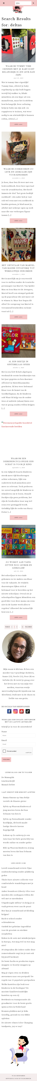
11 (22, 627)
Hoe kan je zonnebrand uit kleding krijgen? (18, 913)
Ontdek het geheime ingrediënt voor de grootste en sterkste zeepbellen (16, 930)
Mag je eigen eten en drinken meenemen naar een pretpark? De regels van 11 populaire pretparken (18, 976)
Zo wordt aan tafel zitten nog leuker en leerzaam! (18, 565)
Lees (18, 124)
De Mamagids (8, 777)
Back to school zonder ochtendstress (12, 920)
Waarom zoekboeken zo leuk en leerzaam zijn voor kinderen (19, 172)
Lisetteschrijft (8, 781)
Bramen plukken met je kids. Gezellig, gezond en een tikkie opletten (16, 1015)
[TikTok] (27, 711)
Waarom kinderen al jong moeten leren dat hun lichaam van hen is (17, 810)
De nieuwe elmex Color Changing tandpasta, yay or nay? (17, 1025)
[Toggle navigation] (4, 3)
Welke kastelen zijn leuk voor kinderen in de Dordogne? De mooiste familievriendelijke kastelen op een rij (15, 990)
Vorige (7, 627)
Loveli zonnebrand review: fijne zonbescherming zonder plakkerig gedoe (18, 872)
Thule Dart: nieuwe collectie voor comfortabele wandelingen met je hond (17, 883)
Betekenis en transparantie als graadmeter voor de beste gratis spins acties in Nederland (17, 1003)
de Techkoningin (25, 1078)
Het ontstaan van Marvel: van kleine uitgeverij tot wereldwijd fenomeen (18, 268)
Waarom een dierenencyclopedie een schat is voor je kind (18, 461)
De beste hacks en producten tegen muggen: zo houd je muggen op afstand (18, 965)
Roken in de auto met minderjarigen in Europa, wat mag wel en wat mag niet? (18, 942)
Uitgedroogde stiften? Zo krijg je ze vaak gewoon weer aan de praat (18, 905)
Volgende (28, 627)
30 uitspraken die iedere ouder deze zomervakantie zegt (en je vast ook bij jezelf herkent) (18, 953)
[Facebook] (9, 711)
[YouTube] (21, 711)
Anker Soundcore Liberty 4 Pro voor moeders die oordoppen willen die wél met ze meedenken (18, 895)
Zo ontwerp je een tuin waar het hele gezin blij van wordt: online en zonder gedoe (18, 839)
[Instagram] (15, 711)
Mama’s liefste (8, 785)
